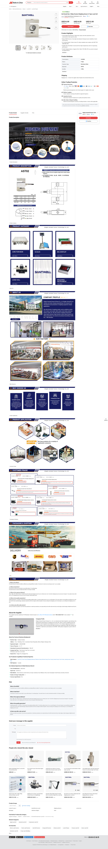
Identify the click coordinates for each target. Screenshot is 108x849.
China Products (34, 840)
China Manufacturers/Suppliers (44, 840)
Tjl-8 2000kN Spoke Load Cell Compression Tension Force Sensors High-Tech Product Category (90, 770)
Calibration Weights (35, 810)
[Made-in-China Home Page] (16, 2)
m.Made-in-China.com (57, 842)
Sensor (24, 9)
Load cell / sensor (12, 808)
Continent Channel (68, 840)
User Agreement (61, 844)
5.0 (84, 114)
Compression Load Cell (33, 822)
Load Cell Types (35, 9)
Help (77, 6)
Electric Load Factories (14, 828)
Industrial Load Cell (22, 822)
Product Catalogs (26, 805)
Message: (14, 732)
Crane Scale (24, 659)
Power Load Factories (25, 828)
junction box (78, 808)
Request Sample (82, 29)
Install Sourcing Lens (40, 837)
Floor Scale (50, 659)
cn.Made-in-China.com (66, 842)
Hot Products (28, 840)
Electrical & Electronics (17, 9)
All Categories (13, 6)
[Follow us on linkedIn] (98, 837)
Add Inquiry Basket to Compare (34, 52)
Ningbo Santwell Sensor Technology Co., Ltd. (73, 16)
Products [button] (29, 2)
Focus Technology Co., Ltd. (45, 844)
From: (15, 725)
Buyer (70, 6)
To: (15, 728)
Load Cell (28, 9)
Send (18, 742)
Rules (98, 6)
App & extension (84, 6)
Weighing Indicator (31, 659)
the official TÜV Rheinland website (45, 614)
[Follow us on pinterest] (96, 837)
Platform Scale (38, 659)
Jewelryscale (67, 659)
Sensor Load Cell (85, 828)
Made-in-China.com (48, 842)
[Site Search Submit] (71, 2)
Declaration (67, 844)
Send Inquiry (70, 26)
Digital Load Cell (13, 822)
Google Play (20, 837)
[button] (67, 2)
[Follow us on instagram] (93, 837)
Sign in (97, 3)
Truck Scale (61, 659)
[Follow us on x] (91, 837)
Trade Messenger (29, 837)
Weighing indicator (57, 808)
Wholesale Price (61, 840)
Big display (11, 810)
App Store (12, 837)
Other (55, 810)
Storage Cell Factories (46, 828)
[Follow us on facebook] (89, 837)
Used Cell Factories (36, 828)
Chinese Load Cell (57, 828)
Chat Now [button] (91, 26)
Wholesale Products (54, 840)
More (10, 833)
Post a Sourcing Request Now (43, 742)
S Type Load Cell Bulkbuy (25, 831)
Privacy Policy (73, 844)
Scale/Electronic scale (36, 808)
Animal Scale (56, 659)
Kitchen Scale (45, 659)
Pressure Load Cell (75, 828)
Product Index (75, 840)
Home (10, 9)
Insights (80, 840)
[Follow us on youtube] (94, 837)
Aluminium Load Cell (14, 831)
